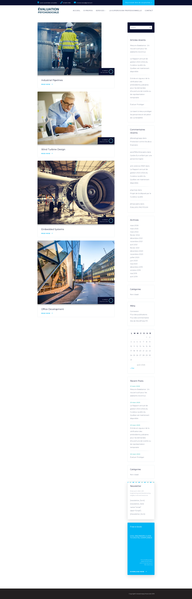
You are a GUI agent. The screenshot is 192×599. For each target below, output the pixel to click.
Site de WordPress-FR (139, 321)
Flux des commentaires (139, 318)
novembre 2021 (136, 241)
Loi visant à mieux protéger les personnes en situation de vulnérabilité (141, 114)
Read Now (45, 84)
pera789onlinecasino (138, 152)
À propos (88, 10)
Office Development (52, 309)
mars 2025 (134, 229)
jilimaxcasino (135, 204)
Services (100, 10)
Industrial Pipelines (52, 80)
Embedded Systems (52, 229)
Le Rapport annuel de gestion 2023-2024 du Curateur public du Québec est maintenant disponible (139, 65)
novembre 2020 (136, 254)
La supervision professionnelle (125, 10)
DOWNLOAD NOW (137, 571)
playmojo (134, 190)
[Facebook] (121, 21)
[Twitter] (121, 25)
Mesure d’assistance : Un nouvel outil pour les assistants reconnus (139, 49)
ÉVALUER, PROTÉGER (139, 207)
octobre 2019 (135, 270)
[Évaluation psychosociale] (49, 10)
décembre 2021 (136, 238)
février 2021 (134, 248)
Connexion (134, 311)
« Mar (132, 368)
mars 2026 (134, 225)
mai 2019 (133, 273)
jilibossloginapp (136, 138)
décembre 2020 (136, 251)
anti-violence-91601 (137, 166)
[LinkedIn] (121, 30)
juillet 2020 (134, 257)
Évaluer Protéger (137, 104)
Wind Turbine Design (53, 149)
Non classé (134, 294)
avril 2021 (134, 245)
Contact (149, 10)
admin (106, 70)
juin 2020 (134, 261)
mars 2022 (134, 232)
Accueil (76, 10)
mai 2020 (134, 264)
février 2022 (135, 235)
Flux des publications (138, 315)
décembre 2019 (136, 267)
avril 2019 (134, 277)
